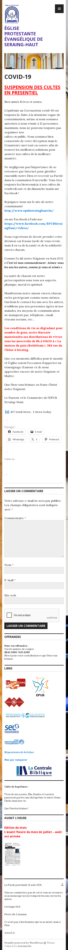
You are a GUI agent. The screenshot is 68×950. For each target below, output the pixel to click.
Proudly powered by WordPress (23, 942)
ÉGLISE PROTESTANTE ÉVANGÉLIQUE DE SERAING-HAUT (23, 36)
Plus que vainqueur (15, 759)
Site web (10, 595)
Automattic (25, 946)
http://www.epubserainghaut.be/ (29, 210)
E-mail (10, 580)
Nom (8, 565)
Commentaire (15, 518)
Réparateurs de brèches (19, 752)
